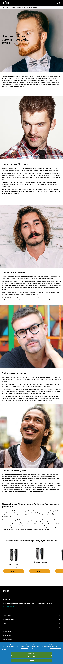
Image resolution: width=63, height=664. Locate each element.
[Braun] (6, 3)
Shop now (13, 571)
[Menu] (59, 3)
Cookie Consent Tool (55, 648)
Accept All (31, 653)
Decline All (31, 657)
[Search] (57, 3)
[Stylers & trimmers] (13, 555)
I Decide (31, 660)
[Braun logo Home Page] (6, 3)
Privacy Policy (24, 648)
